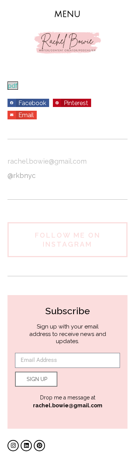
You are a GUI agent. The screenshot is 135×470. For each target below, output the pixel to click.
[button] (67, 14)
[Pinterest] (39, 445)
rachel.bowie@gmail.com (47, 161)
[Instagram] (13, 445)
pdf (13, 85)
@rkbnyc (22, 175)
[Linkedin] (26, 445)
